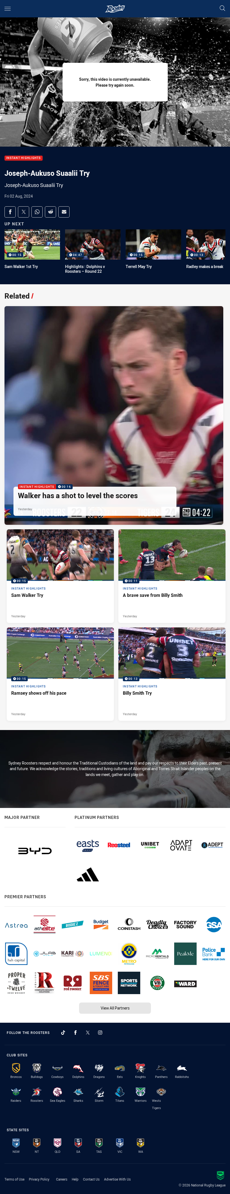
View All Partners (115, 1008)
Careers (61, 1179)
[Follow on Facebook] (75, 1032)
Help (75, 1179)
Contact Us (91, 1179)
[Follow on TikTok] (63, 1032)
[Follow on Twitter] (88, 1032)
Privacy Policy (39, 1179)
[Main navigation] (7, 9)
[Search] (222, 8)
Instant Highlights (23, 158)
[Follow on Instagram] (100, 1032)
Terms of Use (14, 1179)
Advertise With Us (117, 1179)
